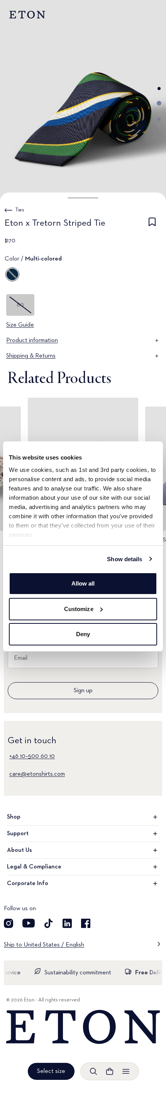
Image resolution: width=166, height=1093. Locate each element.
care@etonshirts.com (37, 774)
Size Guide (20, 325)
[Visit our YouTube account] (28, 923)
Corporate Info (27, 883)
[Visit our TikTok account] (48, 923)
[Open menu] (125, 1071)
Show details (124, 559)
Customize (78, 609)
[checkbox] (152, 224)
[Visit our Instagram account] (8, 923)
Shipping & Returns (31, 356)
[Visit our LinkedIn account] (67, 923)
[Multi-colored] (12, 274)
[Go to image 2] (159, 103)
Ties (19, 210)
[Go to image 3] (159, 119)
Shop (13, 817)
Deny (83, 634)
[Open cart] (109, 1071)
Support (18, 834)
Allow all (83, 583)
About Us (19, 850)
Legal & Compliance (34, 867)
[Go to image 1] (159, 88)
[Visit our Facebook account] (85, 923)
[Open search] (93, 1071)
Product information (32, 340)
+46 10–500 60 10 (32, 756)
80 (20, 305)
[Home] (83, 1027)
